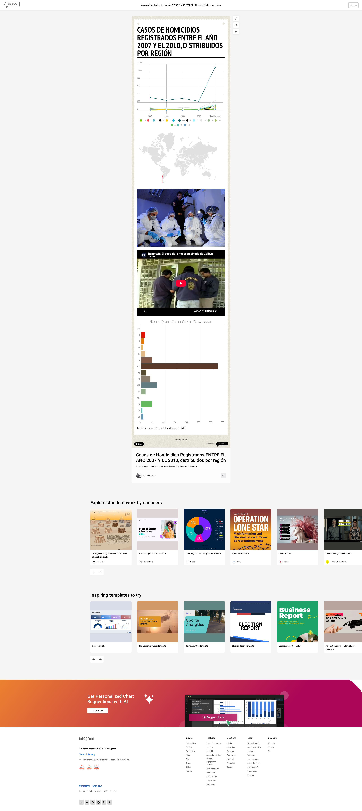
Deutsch (89, 791)
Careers (271, 747)
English (82, 791)
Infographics (191, 743)
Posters (189, 771)
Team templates (212, 768)
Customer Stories (254, 747)
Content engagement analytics (211, 762)
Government (231, 755)
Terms (82, 754)
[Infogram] (11, 5)
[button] (143, 120)
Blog (269, 751)
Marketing (231, 747)
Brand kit (209, 751)
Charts (188, 759)
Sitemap (250, 775)
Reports (189, 747)
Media (229, 743)
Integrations (211, 780)
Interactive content (213, 743)
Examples (251, 751)
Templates (210, 784)
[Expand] (236, 18)
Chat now (97, 786)
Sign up (353, 5)
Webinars (251, 755)
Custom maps (211, 776)
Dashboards (190, 751)
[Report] (236, 31)
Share (140, 444)
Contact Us (84, 786)
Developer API (252, 767)
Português (97, 791)
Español (105, 791)
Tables (188, 763)
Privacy (91, 754)
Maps (188, 755)
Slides (188, 767)
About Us (271, 743)
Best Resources (253, 759)
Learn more (98, 710)
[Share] (236, 25)
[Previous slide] (93, 572)
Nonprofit (230, 759)
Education (230, 763)
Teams (229, 767)
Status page (252, 771)
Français (113, 791)
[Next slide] (100, 572)
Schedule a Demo (254, 763)
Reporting (230, 751)
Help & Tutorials (253, 743)
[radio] (155, 322)
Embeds (209, 747)
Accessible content (213, 755)
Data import (210, 772)
